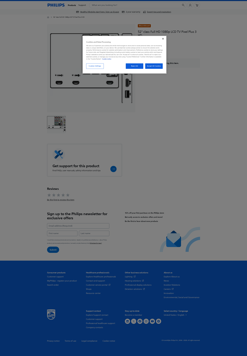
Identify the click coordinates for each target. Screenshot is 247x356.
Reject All (134, 66)
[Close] (163, 39)
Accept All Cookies (154, 66)
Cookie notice (106, 59)
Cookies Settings (95, 66)
